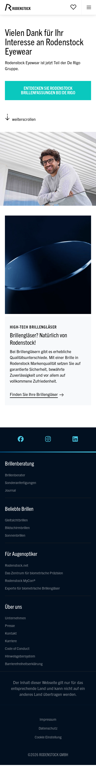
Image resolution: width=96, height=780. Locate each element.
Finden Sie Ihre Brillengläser (34, 394)
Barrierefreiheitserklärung (24, 663)
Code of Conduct (17, 648)
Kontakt (11, 633)
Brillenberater (15, 475)
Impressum (48, 719)
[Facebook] (21, 440)
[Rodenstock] (18, 9)
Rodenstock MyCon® (20, 580)
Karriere (11, 641)
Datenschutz (48, 728)
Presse (10, 625)
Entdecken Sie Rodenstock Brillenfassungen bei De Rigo (48, 90)
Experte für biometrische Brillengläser (32, 588)
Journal (10, 490)
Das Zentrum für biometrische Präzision (34, 573)
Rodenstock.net (16, 565)
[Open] (73, 7)
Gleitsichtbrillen (16, 520)
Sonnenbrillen (15, 535)
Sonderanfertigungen (20, 482)
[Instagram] (48, 440)
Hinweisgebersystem (20, 656)
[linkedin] (75, 440)
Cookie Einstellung (48, 737)
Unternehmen (15, 618)
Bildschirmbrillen (17, 527)
